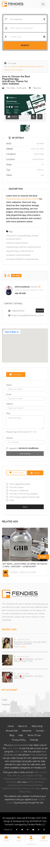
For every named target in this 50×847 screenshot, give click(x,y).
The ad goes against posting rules (24, 497)
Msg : (8, 413)
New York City (14, 775)
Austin (43, 772)
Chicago (38, 775)
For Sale (13, 63)
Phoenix (29, 778)
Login (4, 699)
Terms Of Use (34, 735)
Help (21, 735)
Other (11, 500)
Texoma (37, 88)
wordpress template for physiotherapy (22, 259)
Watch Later (18, 473)
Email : (9, 394)
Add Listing (37, 726)
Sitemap (34, 739)
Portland (37, 785)
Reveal (40, 310)
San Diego (11, 782)
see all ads (20, 293)
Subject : (10, 404)
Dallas (36, 772)
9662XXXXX (18, 310)
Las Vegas (35, 788)
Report (25, 507)
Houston (20, 778)
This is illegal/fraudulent (19, 484)
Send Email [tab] (17, 375)
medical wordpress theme (17, 243)
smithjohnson (22, 287)
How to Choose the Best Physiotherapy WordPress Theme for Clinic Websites (16, 80)
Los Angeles (27, 775)
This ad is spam (16, 487)
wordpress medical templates (18, 255)
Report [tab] (37, 473)
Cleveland (38, 782)
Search (25, 45)
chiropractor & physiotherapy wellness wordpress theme (22, 237)
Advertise (26, 730)
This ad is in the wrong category (23, 493)
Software (21, 88)
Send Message (25, 454)
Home (11, 726)
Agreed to (24, 448)
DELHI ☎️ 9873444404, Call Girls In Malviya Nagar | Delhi (28, 660)
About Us (22, 726)
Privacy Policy (18, 739)
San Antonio (40, 778)
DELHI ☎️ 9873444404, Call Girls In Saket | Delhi (28, 677)
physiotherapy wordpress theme (19, 251)
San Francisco (26, 785)
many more (24, 791)
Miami (30, 782)
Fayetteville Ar (9, 788)
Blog (12, 735)
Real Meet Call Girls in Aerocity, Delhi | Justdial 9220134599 (30, 643)
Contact (40, 730)
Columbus (13, 785)
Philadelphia (9, 778)
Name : (9, 385)
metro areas (12, 748)
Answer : (10, 438)
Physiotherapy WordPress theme (22, 199)
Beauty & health (28, 572)
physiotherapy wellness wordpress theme (23, 247)
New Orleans (23, 788)
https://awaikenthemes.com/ (27, 315)
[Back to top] (41, 830)
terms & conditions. (29, 448)
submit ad (18, 751)
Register (6, 704)
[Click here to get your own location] (44, 37)
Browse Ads (12, 730)
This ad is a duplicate (18, 490)
